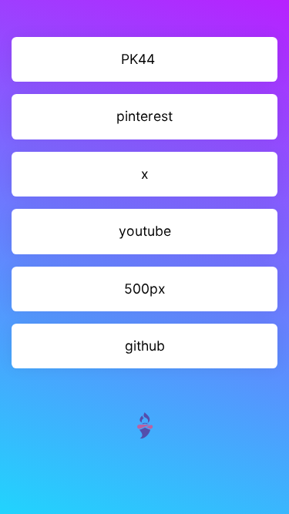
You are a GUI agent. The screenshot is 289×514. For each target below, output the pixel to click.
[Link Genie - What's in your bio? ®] (145, 424)
